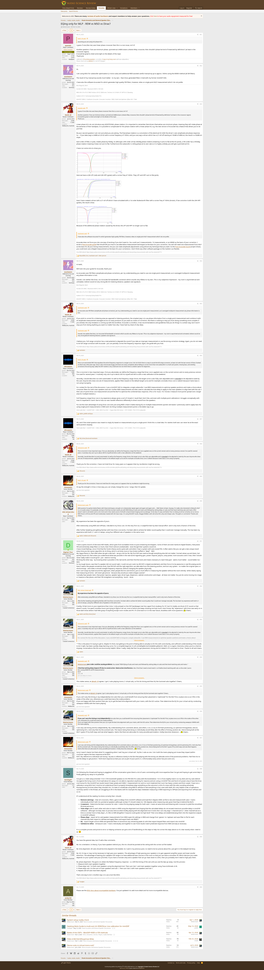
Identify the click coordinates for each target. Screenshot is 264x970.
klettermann (66, 27)
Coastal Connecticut (68, 608)
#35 (201, 686)
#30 (201, 501)
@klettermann (82, 664)
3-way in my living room (109, 59)
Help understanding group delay (80, 939)
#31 (201, 541)
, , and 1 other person (92, 256)
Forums (101, 8)
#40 (201, 887)
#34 (201, 657)
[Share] (197, 34)
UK (73, 375)
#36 (201, 711)
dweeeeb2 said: (82, 661)
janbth (196, 928)
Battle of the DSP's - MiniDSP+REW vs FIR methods (87, 932)
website (90, 61)
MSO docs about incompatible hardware (101, 890)
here (155, 16)
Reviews (80, 8)
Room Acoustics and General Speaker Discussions (98, 922)
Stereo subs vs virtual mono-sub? (80, 945)
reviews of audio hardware (98, 16)
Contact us (171, 963)
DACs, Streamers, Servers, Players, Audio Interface (97, 935)
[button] (117, 8)
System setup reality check (78, 920)
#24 (201, 261)
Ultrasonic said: (82, 448)
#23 (201, 104)
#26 (201, 355)
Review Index (90, 8)
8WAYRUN (141, 968)
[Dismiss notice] (201, 16)
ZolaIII (196, 941)
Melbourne (71, 496)
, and (86, 413)
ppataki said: (81, 108)
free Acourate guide (89, 244)
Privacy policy (191, 963)
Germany (71, 87)
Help (198, 963)
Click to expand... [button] (139, 640)
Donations (123, 8)
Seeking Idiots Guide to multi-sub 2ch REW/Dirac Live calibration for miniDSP (98, 926)
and (88, 438)
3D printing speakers (89, 59)
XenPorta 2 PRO (124, 968)
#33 (201, 619)
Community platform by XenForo (121, 966)
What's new (111, 8)
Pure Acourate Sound (182, 247)
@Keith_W (95, 681)
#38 (201, 769)
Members (134, 8)
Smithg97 (70, 928)
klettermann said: (83, 505)
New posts (64, 11)
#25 (201, 303)
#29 (201, 476)
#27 (201, 419)
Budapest (71, 59)
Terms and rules (181, 963)
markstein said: (82, 233)
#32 (201, 586)
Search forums (73, 11)
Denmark (71, 563)
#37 (201, 738)
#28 (201, 444)
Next (77, 30)
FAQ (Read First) (68, 8)
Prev (64, 30)
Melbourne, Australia (68, 126)
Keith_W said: (82, 38)
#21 (201, 34)
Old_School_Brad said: (84, 590)
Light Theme (67, 963)
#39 (201, 837)
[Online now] (68, 550)
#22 (201, 66)
